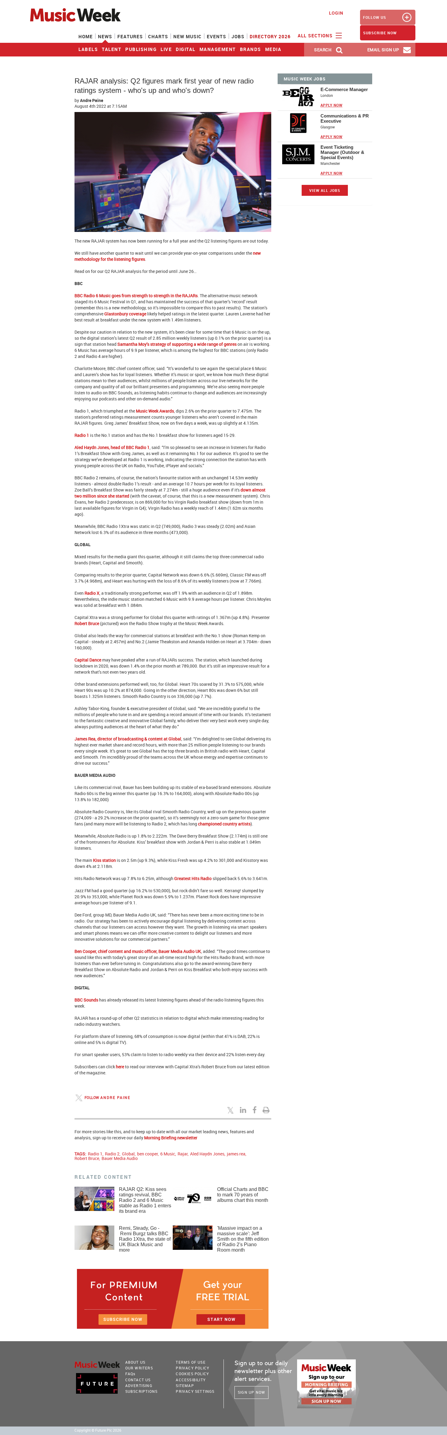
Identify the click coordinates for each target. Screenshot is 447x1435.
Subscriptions (141, 1391)
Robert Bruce (86, 1158)
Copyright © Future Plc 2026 (97, 1430)
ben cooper (147, 1154)
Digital (186, 49)
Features (130, 36)
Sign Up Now (251, 1392)
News (105, 36)
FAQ (130, 1373)
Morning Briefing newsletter (170, 1138)
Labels (88, 49)
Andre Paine (91, 100)
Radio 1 (95, 1154)
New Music (187, 36)
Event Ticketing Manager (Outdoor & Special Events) (342, 152)
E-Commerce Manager (344, 89)
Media (273, 49)
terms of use (190, 1362)
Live (166, 49)
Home (85, 36)
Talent (111, 49)
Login (336, 13)
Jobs (237, 36)
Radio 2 (112, 1154)
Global (128, 1154)
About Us (135, 1362)
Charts (158, 36)
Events (216, 36)
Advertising (138, 1385)
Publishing (141, 49)
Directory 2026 (270, 36)
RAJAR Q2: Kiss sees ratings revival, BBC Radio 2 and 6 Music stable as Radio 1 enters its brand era (145, 1200)
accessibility (191, 1379)
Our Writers (139, 1367)
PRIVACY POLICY (192, 1367)
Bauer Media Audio (120, 1158)
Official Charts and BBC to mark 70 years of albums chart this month (243, 1195)
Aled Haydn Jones (207, 1154)
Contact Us (138, 1379)
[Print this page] (267, 1110)
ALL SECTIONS (316, 35)
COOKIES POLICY (192, 1373)
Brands (250, 49)
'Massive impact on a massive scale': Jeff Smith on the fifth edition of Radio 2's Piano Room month (243, 1239)
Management (217, 49)
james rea (236, 1154)
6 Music (167, 1154)
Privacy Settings (195, 1391)
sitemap (185, 1385)
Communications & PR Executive (345, 118)
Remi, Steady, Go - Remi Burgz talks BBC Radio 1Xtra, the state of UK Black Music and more (145, 1239)
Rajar (183, 1154)
